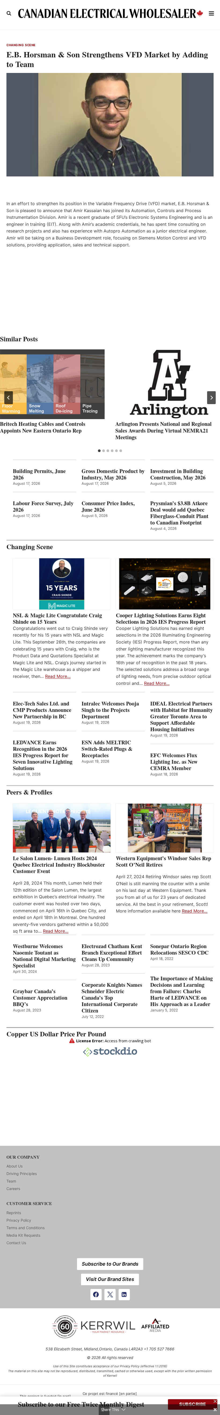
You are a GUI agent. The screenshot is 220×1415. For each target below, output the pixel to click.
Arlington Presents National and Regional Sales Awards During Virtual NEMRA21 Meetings (163, 430)
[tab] (99, 450)
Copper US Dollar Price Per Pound (56, 1034)
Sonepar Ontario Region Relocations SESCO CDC (179, 949)
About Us (14, 1166)
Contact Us (16, 1242)
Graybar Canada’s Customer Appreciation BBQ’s (40, 997)
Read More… (58, 676)
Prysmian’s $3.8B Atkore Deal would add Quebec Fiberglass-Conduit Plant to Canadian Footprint (179, 513)
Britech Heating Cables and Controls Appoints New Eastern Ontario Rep (42, 427)
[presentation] (52, 384)
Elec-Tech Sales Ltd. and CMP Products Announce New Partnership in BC (42, 710)
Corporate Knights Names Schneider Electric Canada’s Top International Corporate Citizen (112, 998)
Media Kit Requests (23, 1235)
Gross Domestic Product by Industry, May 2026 (113, 474)
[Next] (211, 397)
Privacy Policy (18, 1220)
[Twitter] (110, 1294)
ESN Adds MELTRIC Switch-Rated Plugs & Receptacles (107, 749)
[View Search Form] (9, 13)
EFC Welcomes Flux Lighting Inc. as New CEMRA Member (173, 761)
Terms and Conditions (25, 1227)
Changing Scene (21, 45)
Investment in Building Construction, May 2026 (178, 474)
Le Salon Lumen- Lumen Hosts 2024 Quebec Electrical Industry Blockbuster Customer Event (59, 864)
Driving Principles (21, 1173)
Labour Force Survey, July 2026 (43, 506)
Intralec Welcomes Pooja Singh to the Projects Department (110, 710)
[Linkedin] (124, 1294)
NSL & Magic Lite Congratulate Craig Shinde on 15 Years (57, 618)
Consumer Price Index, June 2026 (108, 506)
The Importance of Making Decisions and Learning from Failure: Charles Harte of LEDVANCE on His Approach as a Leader (181, 991)
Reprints (13, 1212)
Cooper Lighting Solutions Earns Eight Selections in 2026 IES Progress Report (162, 618)
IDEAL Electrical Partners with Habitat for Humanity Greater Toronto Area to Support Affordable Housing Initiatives (181, 716)
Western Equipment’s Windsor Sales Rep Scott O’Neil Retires (163, 861)
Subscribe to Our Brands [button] (110, 1264)
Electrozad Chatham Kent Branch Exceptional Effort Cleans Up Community (112, 952)
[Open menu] (211, 13)
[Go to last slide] (8, 397)
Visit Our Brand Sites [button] (110, 1279)
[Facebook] (96, 1294)
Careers (13, 1188)
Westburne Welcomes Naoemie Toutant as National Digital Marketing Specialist (44, 956)
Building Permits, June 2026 (39, 474)
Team (11, 1181)
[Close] (215, 1401)
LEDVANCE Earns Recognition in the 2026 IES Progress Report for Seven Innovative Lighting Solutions (42, 755)
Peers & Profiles (29, 792)
